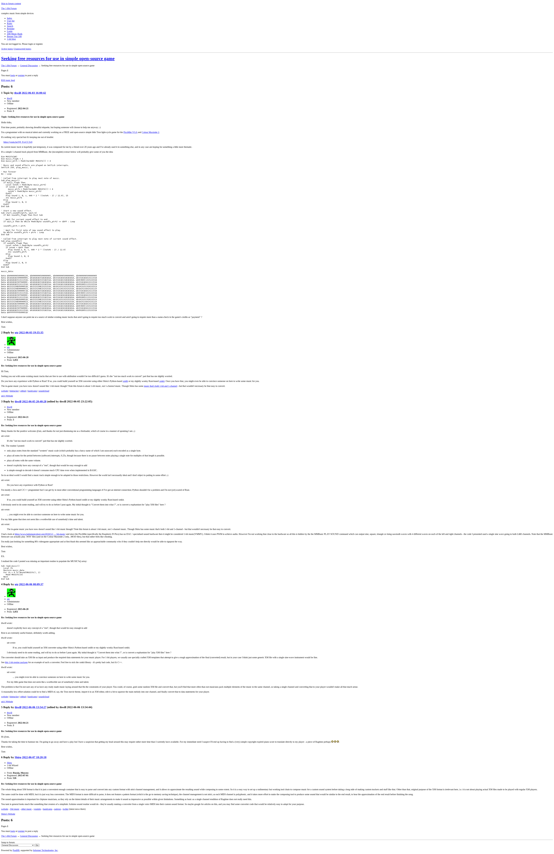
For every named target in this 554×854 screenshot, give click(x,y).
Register (10, 28)
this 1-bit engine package (16, 662)
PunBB (16, 850)
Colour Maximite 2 (150, 132)
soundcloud (44, 391)
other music (26, 809)
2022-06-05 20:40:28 (34, 401)
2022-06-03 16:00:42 (34, 92)
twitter (66, 809)
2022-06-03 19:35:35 (31, 332)
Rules (9, 23)
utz (16, 332)
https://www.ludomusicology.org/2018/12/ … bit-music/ (40, 534)
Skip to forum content (11, 3)
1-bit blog (11, 39)
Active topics (7, 49)
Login (9, 31)
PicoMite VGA (130, 132)
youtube (37, 809)
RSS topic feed (8, 80)
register (21, 75)
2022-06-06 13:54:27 (34, 707)
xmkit (161, 381)
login (12, 75)
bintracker (14, 391)
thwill (17, 92)
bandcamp (32, 391)
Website (7, 396)
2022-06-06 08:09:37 (31, 584)
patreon (57, 809)
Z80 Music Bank (14, 34)
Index (9, 18)
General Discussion (29, 65)
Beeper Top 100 (14, 36)
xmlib (125, 381)
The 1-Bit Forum (9, 8)
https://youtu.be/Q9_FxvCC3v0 (17, 142)
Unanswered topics (22, 49)
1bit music (14, 809)
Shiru (18, 757)
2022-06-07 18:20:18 (34, 757)
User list (10, 21)
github (23, 391)
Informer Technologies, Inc (45, 850)
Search (10, 26)
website (4, 391)
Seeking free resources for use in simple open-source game (58, 58)
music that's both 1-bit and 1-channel (160, 386)
